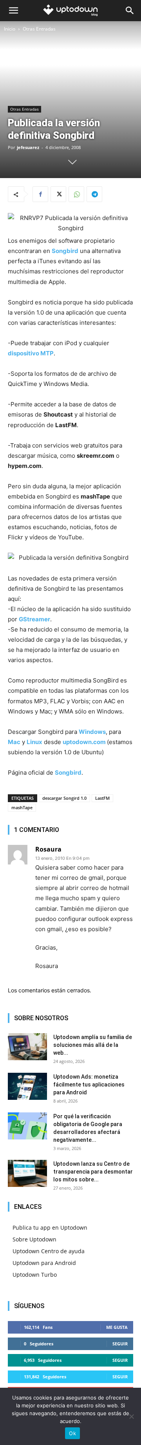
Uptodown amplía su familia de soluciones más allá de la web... (92, 1045)
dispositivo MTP (31, 353)
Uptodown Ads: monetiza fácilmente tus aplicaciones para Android (89, 1085)
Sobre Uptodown (34, 1239)
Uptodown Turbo (35, 1274)
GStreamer (34, 619)
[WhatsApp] (76, 194)
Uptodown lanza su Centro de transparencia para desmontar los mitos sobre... (93, 1172)
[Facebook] (40, 194)
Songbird (65, 251)
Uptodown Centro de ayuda (49, 1251)
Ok (72, 1433)
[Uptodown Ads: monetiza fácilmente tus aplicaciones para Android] (27, 1086)
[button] (13, 10)
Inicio (9, 28)
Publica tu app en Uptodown (50, 1227)
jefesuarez (28, 147)
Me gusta (117, 1327)
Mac (14, 742)
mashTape (22, 807)
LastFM (102, 798)
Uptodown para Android (44, 1263)
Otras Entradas (39, 28)
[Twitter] (58, 194)
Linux (34, 742)
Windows (92, 731)
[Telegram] (94, 194)
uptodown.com (84, 742)
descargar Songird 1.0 (64, 798)
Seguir (120, 1344)
